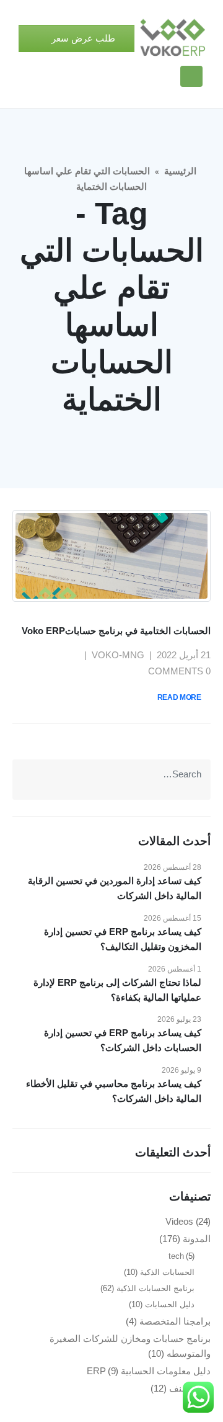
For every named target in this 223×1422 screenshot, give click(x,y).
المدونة (197, 1238)
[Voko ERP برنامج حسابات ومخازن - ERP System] (172, 38)
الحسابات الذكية (167, 1272)
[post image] (111, 556)
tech (176, 1256)
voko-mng (118, 655)
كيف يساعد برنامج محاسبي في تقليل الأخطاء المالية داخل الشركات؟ (113, 1091)
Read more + (182, 697)
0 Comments (179, 671)
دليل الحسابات (170, 1304)
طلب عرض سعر (82, 38)
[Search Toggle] (165, 76)
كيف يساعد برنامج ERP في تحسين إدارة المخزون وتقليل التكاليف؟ (122, 939)
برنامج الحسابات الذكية (155, 1288)
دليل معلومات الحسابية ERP (149, 1371)
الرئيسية (180, 171)
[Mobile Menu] (191, 76)
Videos (179, 1221)
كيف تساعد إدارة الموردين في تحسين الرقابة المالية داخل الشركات (114, 888)
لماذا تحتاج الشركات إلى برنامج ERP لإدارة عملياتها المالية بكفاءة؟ (117, 990)
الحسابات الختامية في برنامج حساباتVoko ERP (116, 630)
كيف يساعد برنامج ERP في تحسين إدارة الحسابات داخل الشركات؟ (122, 1040)
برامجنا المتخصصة (175, 1321)
